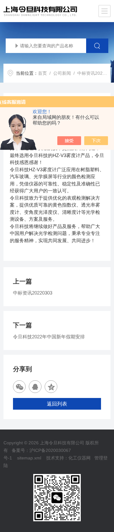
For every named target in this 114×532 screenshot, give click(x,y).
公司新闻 (62, 73)
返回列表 (57, 403)
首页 (42, 73)
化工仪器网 (79, 457)
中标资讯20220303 (32, 292)
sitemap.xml (29, 457)
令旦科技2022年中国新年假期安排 (49, 336)
